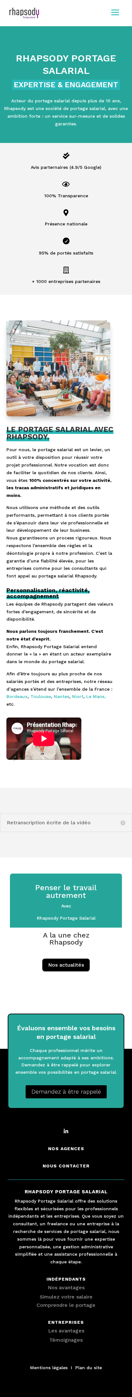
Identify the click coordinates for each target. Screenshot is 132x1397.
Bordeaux (17, 696)
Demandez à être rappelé (66, 1091)
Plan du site (88, 1367)
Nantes (61, 696)
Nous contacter (66, 1165)
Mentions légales (49, 1367)
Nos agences (66, 1148)
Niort (77, 696)
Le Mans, (96, 696)
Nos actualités (66, 965)
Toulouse (40, 696)
